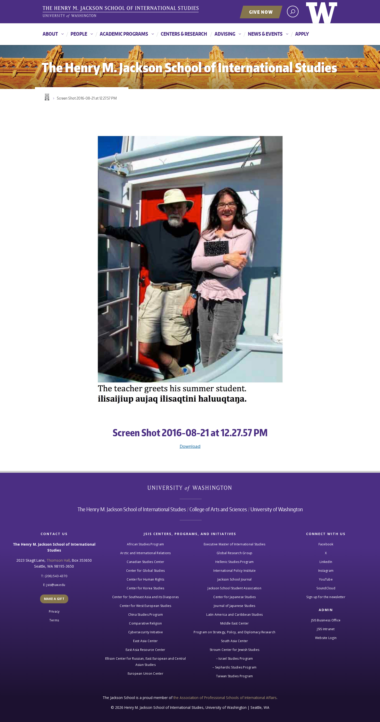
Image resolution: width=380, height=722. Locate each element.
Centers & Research (184, 34)
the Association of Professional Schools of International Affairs (225, 697)
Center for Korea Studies (145, 588)
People (79, 34)
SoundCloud (325, 588)
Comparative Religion (145, 623)
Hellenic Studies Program (234, 562)
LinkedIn (326, 562)
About (50, 34)
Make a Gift (54, 599)
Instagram (325, 570)
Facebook (325, 544)
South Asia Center (234, 641)
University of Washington (321, 11)
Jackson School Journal (234, 579)
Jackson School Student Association (234, 588)
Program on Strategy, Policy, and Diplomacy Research (234, 632)
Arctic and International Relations (145, 553)
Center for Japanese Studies (234, 597)
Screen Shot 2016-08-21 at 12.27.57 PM (87, 98)
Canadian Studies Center (145, 562)
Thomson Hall (58, 560)
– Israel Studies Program (234, 658)
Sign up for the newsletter (325, 597)
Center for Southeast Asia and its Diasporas (145, 597)
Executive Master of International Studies (234, 544)
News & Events (265, 34)
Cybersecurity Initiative (145, 632)
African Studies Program (145, 544)
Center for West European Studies (145, 606)
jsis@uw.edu (55, 585)
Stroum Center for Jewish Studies (234, 650)
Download (190, 446)
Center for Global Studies (145, 570)
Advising (225, 34)
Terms (54, 620)
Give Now (261, 12)
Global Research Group (234, 553)
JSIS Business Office (325, 620)
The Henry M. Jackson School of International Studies (132, 509)
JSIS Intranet (326, 629)
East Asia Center (145, 641)
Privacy (54, 611)
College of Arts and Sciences (218, 509)
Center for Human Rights (145, 579)
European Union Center (145, 673)
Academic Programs (124, 34)
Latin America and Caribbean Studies (234, 614)
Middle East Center (234, 623)
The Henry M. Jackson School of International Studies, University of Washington (121, 12)
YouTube (326, 579)
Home (46, 97)
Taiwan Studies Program (234, 676)
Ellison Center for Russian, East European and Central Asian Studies (145, 661)
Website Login (326, 638)
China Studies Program (145, 614)
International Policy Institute (234, 570)
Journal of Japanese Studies (234, 606)
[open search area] (293, 11)
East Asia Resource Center (145, 650)
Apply (302, 34)
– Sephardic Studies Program (234, 667)
